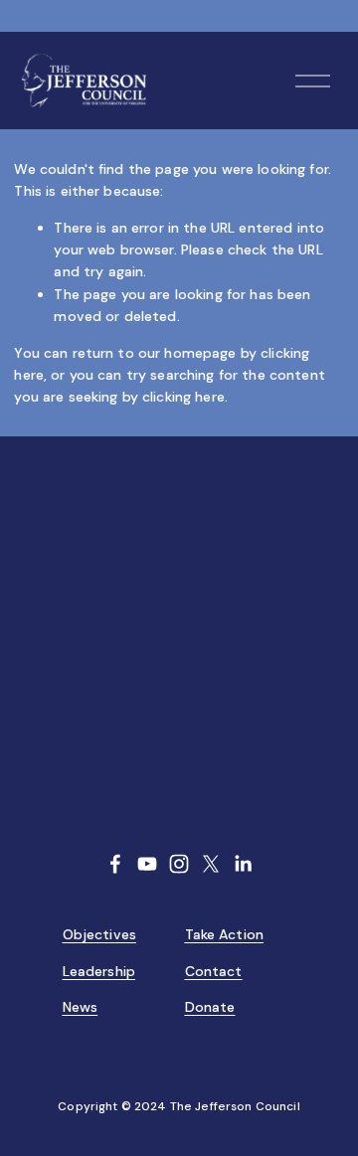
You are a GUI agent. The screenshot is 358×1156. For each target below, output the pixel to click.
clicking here (183, 397)
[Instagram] (179, 864)
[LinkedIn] (243, 864)
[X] (211, 864)
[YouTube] (147, 864)
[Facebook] (115, 864)
